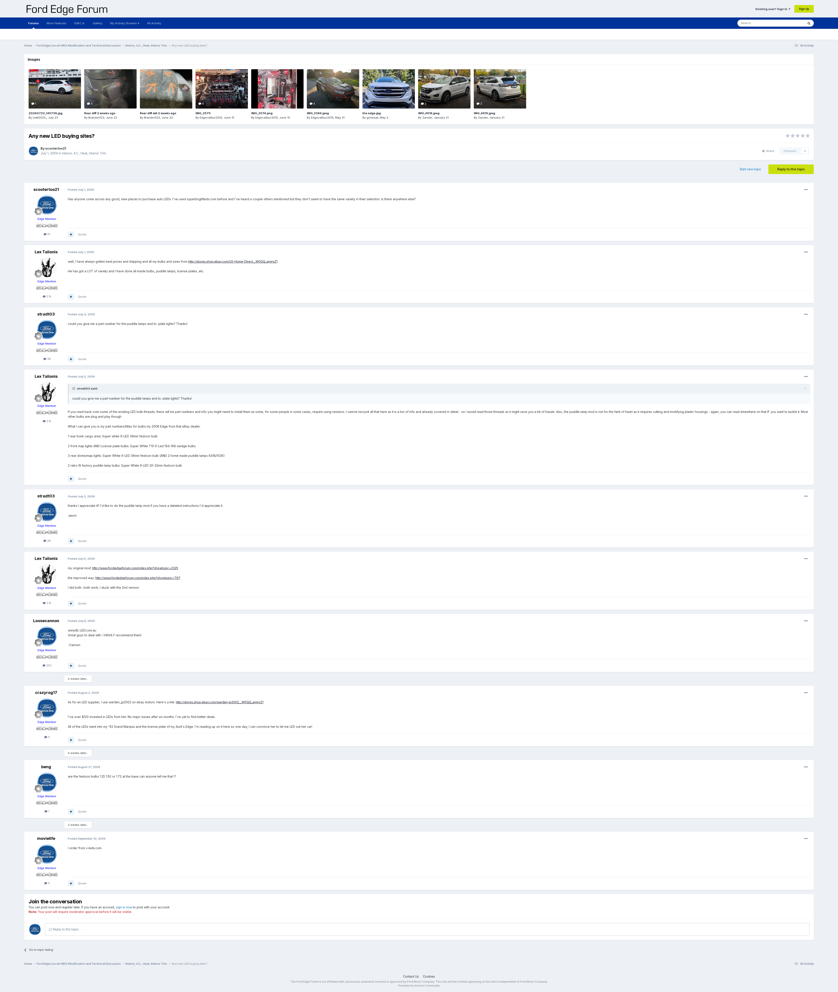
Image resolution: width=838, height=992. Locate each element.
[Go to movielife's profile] (47, 854)
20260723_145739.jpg (45, 113)
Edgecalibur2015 (211, 117)
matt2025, (39, 117)
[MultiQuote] (71, 234)
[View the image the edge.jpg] (388, 89)
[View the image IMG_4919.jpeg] (500, 89)
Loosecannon (46, 620)
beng (46, 766)
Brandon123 (96, 117)
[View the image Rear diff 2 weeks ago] (110, 89)
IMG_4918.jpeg (429, 113)
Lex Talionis (46, 252)
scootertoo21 (55, 148)
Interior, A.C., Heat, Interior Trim (84, 153)
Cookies (429, 976)
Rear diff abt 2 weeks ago (158, 113)
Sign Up (804, 8)
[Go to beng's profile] (47, 782)
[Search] (809, 23)
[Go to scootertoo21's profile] (33, 151)
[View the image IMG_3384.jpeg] (333, 89)
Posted (81, 189)
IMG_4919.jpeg (484, 113)
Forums (33, 23)
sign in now (124, 907)
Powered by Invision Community (419, 985)
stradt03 (46, 314)
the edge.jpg (371, 113)
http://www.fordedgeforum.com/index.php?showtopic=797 (137, 578)
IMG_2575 (203, 113)
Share (769, 151)
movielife (46, 838)
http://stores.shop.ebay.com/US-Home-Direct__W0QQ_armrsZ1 (232, 261)
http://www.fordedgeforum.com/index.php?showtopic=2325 (135, 568)
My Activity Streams (124, 23)
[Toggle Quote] (74, 388)
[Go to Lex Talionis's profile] (47, 267)
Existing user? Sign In (772, 9)
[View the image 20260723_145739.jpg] (55, 89)
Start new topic (750, 169)
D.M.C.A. (79, 23)
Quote (82, 234)
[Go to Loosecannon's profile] (47, 636)
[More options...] (806, 189)
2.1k (48, 296)
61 (48, 234)
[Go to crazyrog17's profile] (47, 708)
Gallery (97, 23)
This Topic (791, 23)
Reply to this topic (791, 169)
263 (48, 665)
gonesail (372, 117)
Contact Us (411, 976)
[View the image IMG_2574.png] (277, 89)
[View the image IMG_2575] (222, 89)
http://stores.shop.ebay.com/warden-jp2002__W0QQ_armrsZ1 (219, 702)
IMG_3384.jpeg (318, 113)
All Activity (154, 23)
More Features (56, 23)
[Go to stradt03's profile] (47, 329)
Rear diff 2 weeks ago (99, 113)
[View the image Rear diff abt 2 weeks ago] (166, 89)
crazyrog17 (46, 692)
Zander (427, 117)
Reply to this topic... (66, 929)
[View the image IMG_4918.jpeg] (444, 89)
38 (48, 359)
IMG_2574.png (262, 113)
